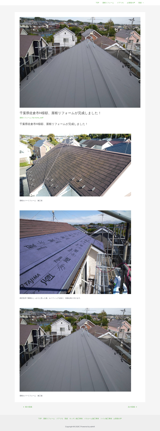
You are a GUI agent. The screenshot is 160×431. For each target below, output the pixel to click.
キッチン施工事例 (76, 418)
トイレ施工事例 (106, 418)
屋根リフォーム (108, 3)
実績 (140, 3)
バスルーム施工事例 (91, 418)
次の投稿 (132, 407)
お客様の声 (131, 3)
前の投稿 (27, 407)
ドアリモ (120, 3)
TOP (97, 3)
